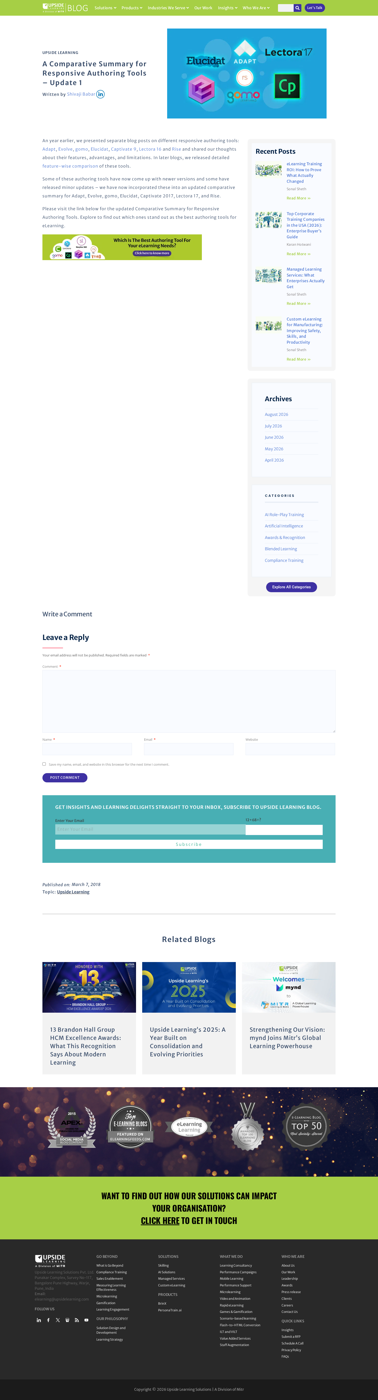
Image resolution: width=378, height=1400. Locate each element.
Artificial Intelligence (284, 526)
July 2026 (273, 426)
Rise (176, 149)
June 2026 (274, 437)
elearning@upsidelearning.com (62, 1299)
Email (150, 739)
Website (252, 739)
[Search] (297, 8)
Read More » (299, 198)
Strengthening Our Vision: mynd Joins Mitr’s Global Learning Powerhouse (287, 1038)
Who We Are (254, 7)
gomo (81, 149)
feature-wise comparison (70, 166)
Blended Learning (281, 548)
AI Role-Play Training (284, 514)
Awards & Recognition (285, 537)
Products (130, 7)
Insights (226, 7)
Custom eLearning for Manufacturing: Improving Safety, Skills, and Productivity (305, 331)
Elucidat (100, 149)
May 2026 (274, 448)
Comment (51, 666)
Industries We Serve (166, 7)
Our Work (203, 7)
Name (48, 739)
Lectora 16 (150, 149)
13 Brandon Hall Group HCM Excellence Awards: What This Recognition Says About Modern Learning (85, 1046)
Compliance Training (284, 560)
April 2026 (274, 460)
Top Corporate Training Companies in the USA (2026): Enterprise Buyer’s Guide (306, 225)
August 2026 (276, 414)
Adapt (49, 149)
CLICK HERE (160, 1220)
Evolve (65, 149)
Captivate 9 (124, 149)
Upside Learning (60, 52)
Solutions (104, 7)
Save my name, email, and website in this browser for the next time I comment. (109, 764)
